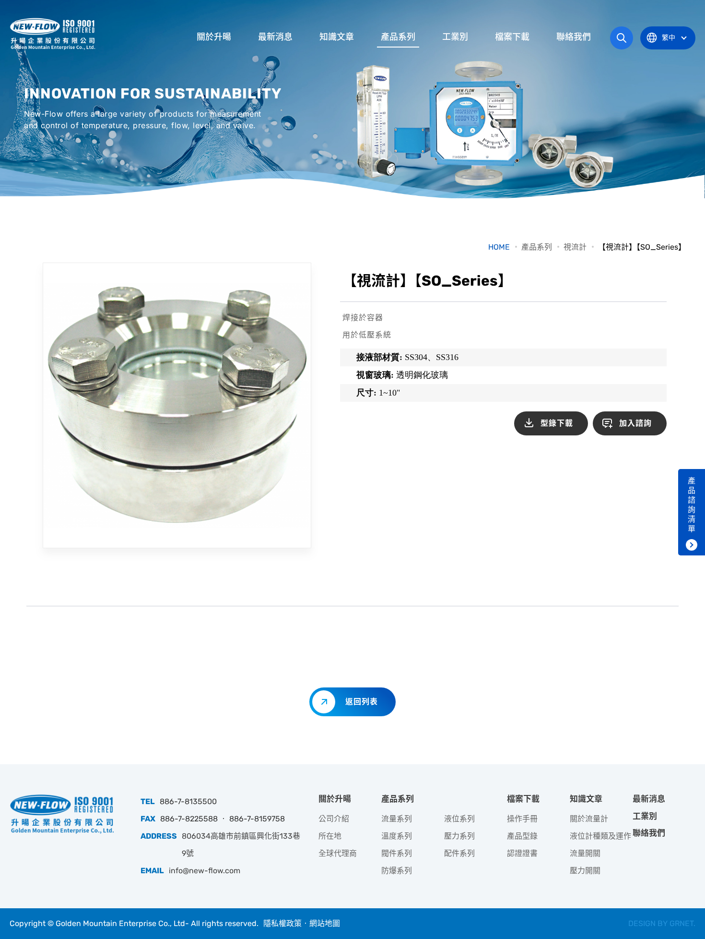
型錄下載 (556, 423)
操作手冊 (522, 818)
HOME (499, 247)
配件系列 (459, 853)
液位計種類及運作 (600, 836)
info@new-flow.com (204, 870)
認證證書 (522, 853)
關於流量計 (589, 818)
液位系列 (459, 818)
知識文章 (336, 37)
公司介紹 (333, 818)
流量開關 (585, 853)
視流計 (575, 247)
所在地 (329, 836)
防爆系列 (396, 870)
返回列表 (361, 701)
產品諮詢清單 (691, 504)
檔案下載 (512, 37)
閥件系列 (396, 853)
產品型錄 (522, 836)
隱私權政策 (282, 923)
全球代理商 (337, 853)
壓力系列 (459, 836)
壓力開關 (585, 870)
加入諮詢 (635, 423)
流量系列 (396, 818)
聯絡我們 (573, 37)
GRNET (681, 923)
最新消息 (275, 37)
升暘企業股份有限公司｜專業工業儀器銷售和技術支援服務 (54, 33)
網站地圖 (324, 923)
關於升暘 (214, 37)
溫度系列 (396, 836)
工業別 (455, 37)
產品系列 (398, 37)
